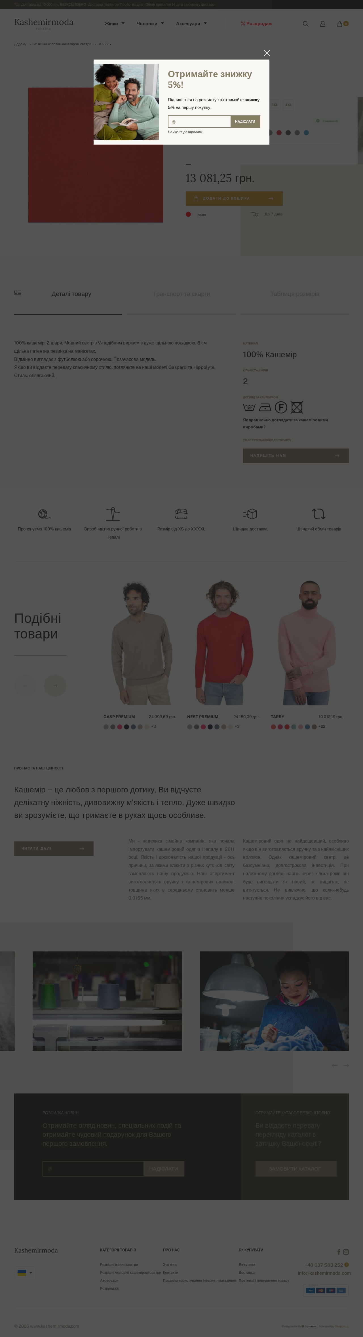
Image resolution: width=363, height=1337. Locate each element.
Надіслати (245, 122)
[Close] (265, 53)
